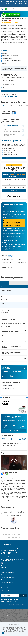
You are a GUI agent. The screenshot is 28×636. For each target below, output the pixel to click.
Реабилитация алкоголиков (8, 582)
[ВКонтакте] (2, 474)
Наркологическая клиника (8, 572)
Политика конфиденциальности (8, 565)
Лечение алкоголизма (6, 579)
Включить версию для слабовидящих (10, 548)
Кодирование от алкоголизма (12, 382)
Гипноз (21, 105)
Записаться (14, 158)
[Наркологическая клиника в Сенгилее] (14, 8)
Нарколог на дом (5, 590)
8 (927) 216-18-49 (16, 5)
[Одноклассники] (3, 474)
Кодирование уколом (7, 385)
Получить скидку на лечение (14, 272)
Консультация (14, 91)
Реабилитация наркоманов (8, 577)
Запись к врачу (5, 556)
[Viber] (5, 474)
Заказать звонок (14, 190)
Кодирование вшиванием (7, 393)
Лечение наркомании (6, 574)
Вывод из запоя (5, 587)
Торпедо (4, 105)
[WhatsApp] (7, 474)
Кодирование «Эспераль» (8, 388)
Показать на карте (14, 616)
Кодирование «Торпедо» (7, 391)
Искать (23, 595)
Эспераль (13, 105)
